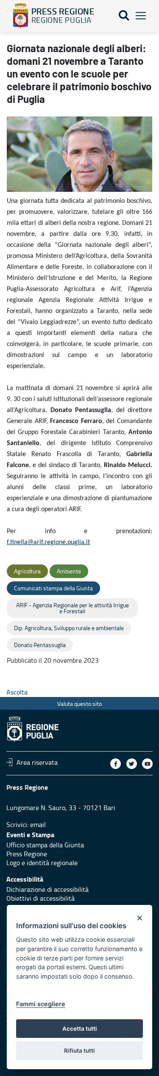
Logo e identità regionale (42, 862)
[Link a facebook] (115, 763)
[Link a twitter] (131, 763)
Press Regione (26, 853)
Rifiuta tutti (79, 1050)
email (38, 824)
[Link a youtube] (147, 763)
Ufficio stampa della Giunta (45, 844)
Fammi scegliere (40, 1003)
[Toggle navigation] (140, 16)
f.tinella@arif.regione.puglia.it (48, 542)
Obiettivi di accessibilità (40, 898)
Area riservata (37, 762)
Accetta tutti (79, 1028)
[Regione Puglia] (20, 15)
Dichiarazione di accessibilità (47, 889)
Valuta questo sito (79, 704)
